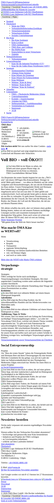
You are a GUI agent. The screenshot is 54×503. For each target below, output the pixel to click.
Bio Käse (10, 38)
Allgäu (14, 17)
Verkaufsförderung (14, 56)
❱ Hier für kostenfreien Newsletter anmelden (19, 470)
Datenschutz (6, 489)
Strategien (10, 220)
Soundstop (6, 7)
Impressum (5, 491)
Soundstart (16, 7)
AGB (3, 486)
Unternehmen (12, 92)
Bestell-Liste (27, 7)
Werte (3, 220)
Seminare (10, 68)
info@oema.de (14, 467)
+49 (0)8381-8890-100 (17, 463)
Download (5, 484)
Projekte (18, 220)
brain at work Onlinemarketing (13, 501)
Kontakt (4, 122)
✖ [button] (6, 149)
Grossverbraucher (13, 61)
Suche (10, 122)
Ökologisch (11, 24)
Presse (3, 481)
